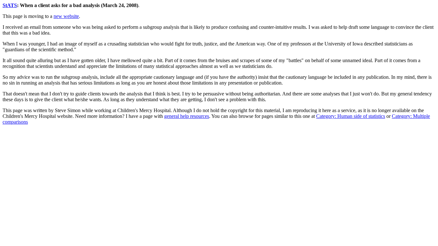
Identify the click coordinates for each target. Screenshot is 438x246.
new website (66, 16)
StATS (10, 5)
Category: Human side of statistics (350, 116)
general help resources (186, 116)
